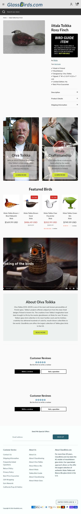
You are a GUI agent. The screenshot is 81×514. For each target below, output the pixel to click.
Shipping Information (59, 105)
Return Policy (8, 468)
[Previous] (6, 208)
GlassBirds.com (18, 508)
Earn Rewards (8, 483)
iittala (55, 60)
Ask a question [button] (53, 371)
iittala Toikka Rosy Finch (16, 17)
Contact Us (7, 454)
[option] (10, 211)
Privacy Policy (8, 472)
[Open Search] (4, 12)
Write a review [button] (27, 371)
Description (55, 92)
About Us (32, 454)
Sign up (60, 437)
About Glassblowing (36, 458)
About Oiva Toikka (36, 462)
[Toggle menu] (3, 4)
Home (5, 17)
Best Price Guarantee (11, 476)
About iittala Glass (36, 480)
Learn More (21, 175)
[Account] (71, 3)
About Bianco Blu (35, 466)
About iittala (33, 469)
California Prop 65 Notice (12, 487)
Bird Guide (58, 64)
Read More (40, 332)
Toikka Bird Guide (35, 473)
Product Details (57, 98)
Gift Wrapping (8, 480)
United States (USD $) (66, 502)
